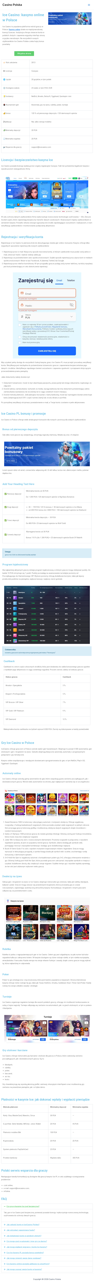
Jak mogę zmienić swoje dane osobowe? (23, 1258)
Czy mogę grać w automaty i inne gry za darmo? (26, 1241)
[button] (47, 1206)
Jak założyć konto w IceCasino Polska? (22, 1225)
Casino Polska (12, 5)
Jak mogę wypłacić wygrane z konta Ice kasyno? (26, 1247)
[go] (70, 18)
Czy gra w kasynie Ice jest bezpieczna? (22, 1206)
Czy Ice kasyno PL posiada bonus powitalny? (25, 1253)
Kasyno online (14, 29)
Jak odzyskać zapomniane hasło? (20, 1230)
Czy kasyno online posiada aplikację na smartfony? (28, 1264)
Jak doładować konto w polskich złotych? (23, 1236)
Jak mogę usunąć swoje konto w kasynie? (24, 1269)
